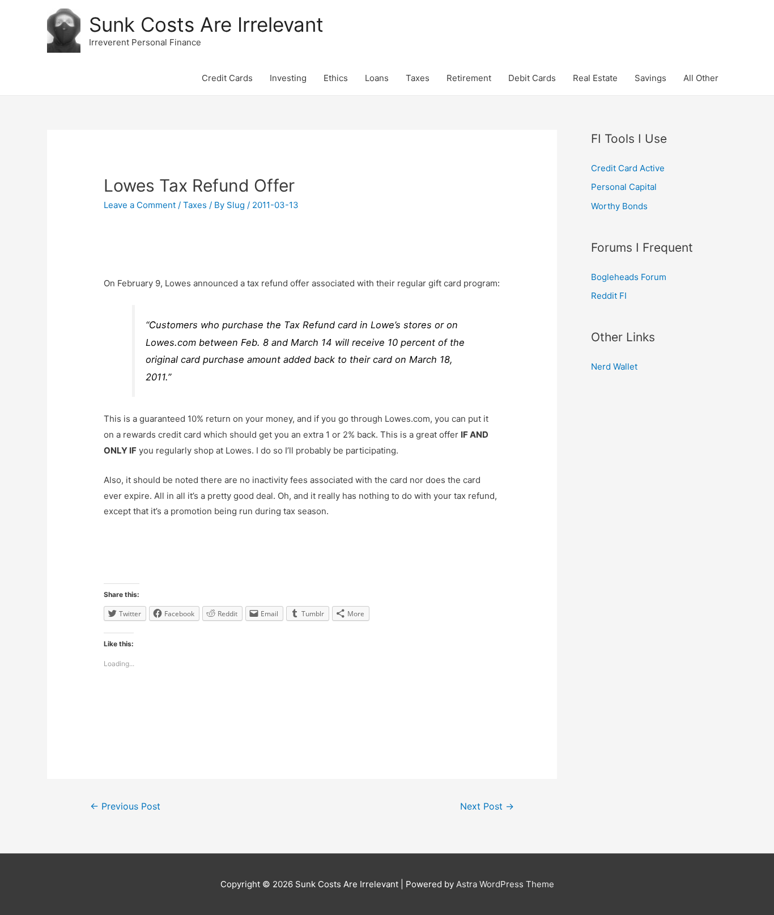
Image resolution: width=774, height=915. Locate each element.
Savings (650, 78)
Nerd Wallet (614, 366)
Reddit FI (609, 295)
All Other (700, 78)
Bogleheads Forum (628, 277)
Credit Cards (227, 78)
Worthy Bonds (619, 206)
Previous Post (125, 806)
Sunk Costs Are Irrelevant (206, 24)
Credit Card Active (628, 168)
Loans (377, 78)
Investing (288, 78)
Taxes (417, 78)
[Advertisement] (302, 249)
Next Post (487, 806)
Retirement (468, 78)
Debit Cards (532, 78)
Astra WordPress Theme (505, 884)
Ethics (336, 78)
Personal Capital (624, 186)
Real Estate (595, 78)
